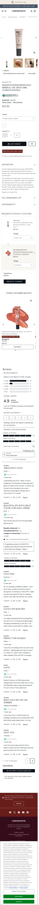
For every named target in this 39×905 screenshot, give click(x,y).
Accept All (19, 901)
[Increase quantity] (17, 135)
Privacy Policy (13, 887)
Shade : (5, 114)
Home (4, 17)
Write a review (6, 102)
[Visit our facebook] (10, 812)
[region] (19, 873)
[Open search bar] (5, 11)
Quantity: (6, 131)
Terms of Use (24, 887)
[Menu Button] (2, 11)
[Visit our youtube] (23, 812)
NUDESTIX (22, 17)
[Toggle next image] (36, 37)
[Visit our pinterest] (27, 812)
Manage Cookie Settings (19, 891)
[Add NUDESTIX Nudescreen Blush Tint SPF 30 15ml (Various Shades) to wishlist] (31, 301)
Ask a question (17, 102)
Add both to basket (15, 281)
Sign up (18, 803)
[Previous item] (3, 324)
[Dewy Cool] (4, 125)
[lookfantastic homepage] (19, 11)
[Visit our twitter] (14, 812)
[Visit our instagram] (19, 812)
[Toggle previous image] (1, 37)
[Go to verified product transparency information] (10, 95)
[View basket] (34, 11)
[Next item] (34, 324)
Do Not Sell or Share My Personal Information (19, 835)
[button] (18, 96)
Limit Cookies (19, 896)
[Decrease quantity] (5, 135)
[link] (31, 11)
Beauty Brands (12, 17)
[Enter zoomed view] (34, 52)
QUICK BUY (17, 347)
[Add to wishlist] (32, 144)
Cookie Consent (19, 832)
